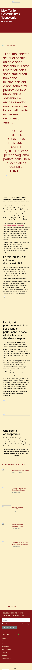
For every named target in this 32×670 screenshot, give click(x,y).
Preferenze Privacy (7, 658)
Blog (3, 644)
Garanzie (4, 641)
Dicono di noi (5, 646)
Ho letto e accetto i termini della (16, 624)
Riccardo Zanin (14, 668)
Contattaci (4, 655)
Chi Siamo (5, 638)
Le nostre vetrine (6, 649)
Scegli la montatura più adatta (20, 470)
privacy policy (25, 624)
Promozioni (5, 652)
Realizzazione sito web (7, 668)
